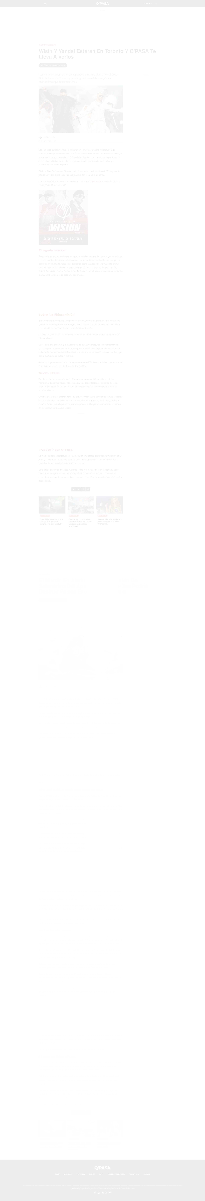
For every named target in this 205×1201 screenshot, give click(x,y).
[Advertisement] (102, 603)
